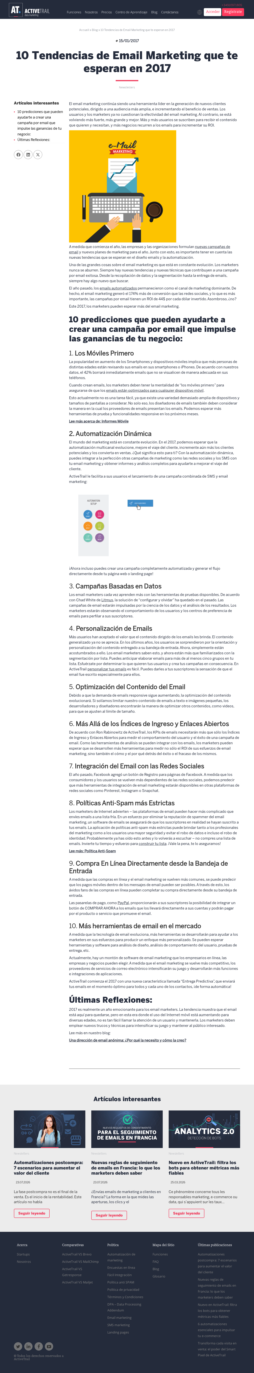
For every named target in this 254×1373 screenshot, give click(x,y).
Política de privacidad (123, 1289)
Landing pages (118, 1332)
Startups (23, 1254)
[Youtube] (49, 1346)
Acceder (213, 12)
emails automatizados (118, 288)
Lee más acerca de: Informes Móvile (99, 421)
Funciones (74, 12)
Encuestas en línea (121, 1267)
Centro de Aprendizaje (131, 12)
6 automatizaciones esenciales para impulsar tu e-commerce (216, 1330)
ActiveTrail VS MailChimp (80, 1261)
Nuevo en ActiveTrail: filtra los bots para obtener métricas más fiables (204, 1168)
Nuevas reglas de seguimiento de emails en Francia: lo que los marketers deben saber (125, 1168)
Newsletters (127, 87)
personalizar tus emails (107, 669)
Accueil (84, 30)
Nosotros (91, 12)
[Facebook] (39, 1346)
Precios (106, 12)
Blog (154, 12)
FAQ (156, 1261)
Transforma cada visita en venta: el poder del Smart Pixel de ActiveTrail (217, 1349)
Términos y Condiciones (125, 1297)
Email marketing (119, 1317)
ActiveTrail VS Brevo (77, 1254)
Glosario (159, 1276)
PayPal (123, 903)
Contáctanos (169, 12)
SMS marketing (118, 1325)
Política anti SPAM (120, 1282)
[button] (18, 154)
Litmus (107, 600)
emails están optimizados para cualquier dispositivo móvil (155, 391)
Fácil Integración (119, 1275)
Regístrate (233, 12)
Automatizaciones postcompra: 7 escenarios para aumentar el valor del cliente (48, 1168)
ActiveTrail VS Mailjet (77, 1282)
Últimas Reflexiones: (33, 140)
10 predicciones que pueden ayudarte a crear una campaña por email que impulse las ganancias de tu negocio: (40, 123)
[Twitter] (18, 1346)
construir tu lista (152, 844)
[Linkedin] (28, 1346)
